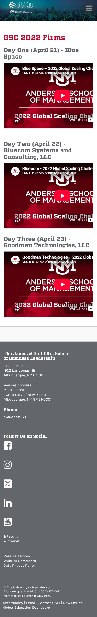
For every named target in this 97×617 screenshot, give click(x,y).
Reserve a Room (17, 556)
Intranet (13, 541)
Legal (30, 603)
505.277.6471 (15, 417)
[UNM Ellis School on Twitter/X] (9, 486)
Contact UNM (49, 603)
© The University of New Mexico (27, 587)
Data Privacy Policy (19, 565)
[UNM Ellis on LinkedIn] (9, 505)
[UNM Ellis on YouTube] (9, 524)
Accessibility (12, 603)
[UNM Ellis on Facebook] (9, 448)
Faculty (12, 536)
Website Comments (20, 561)
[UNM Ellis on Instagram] (9, 467)
